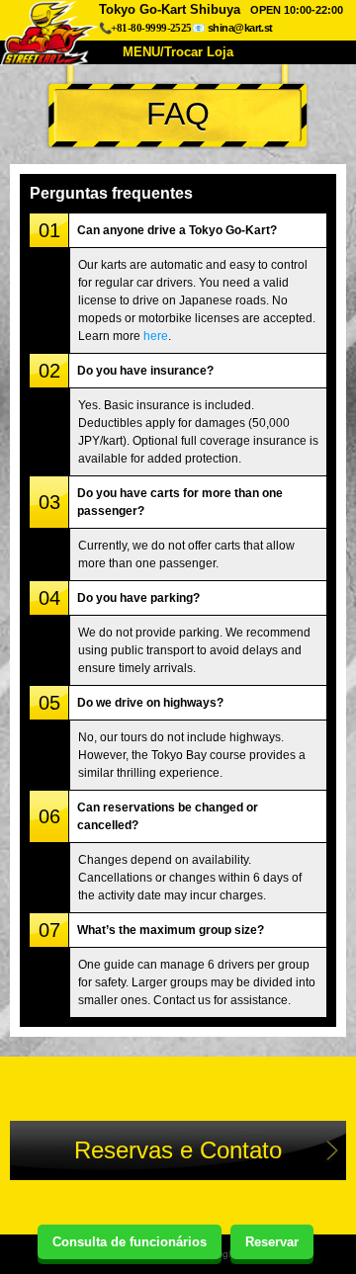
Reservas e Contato (178, 1150)
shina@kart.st (240, 28)
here (155, 336)
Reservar (272, 1241)
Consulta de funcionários (129, 1241)
